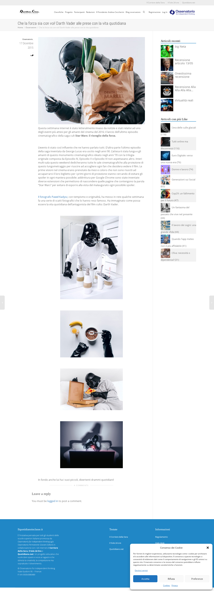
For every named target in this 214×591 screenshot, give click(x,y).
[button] (207, 547)
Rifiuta (171, 578)
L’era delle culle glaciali (184, 127)
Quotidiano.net (188, 2)
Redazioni (90, 12)
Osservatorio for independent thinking (37, 568)
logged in (52, 501)
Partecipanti (79, 12)
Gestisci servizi (141, 570)
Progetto (69, 12)
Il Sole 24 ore (173, 2)
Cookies (166, 585)
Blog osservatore (133, 12)
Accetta (145, 578)
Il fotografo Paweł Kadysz (52, 197)
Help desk (159, 543)
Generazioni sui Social (183, 179)
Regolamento (161, 536)
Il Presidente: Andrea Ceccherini (110, 12)
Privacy (175, 585)
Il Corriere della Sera (156, 2)
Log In (164, 12)
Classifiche (58, 12)
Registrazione (155, 12)
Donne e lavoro (180, 169)
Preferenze (197, 578)
